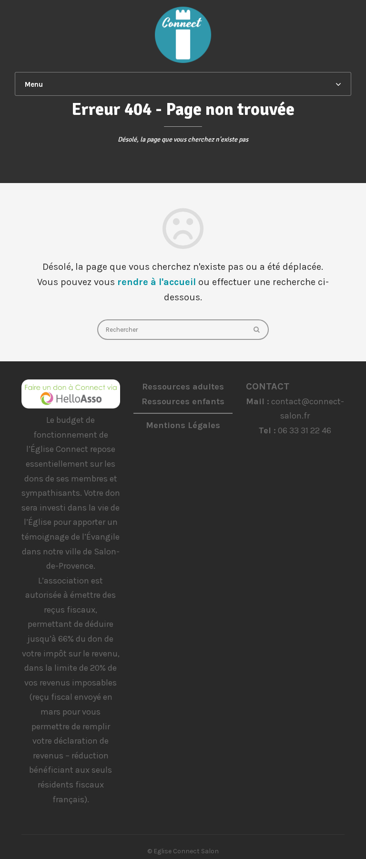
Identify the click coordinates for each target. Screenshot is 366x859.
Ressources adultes (183, 386)
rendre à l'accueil (156, 281)
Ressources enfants (183, 401)
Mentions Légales (183, 425)
